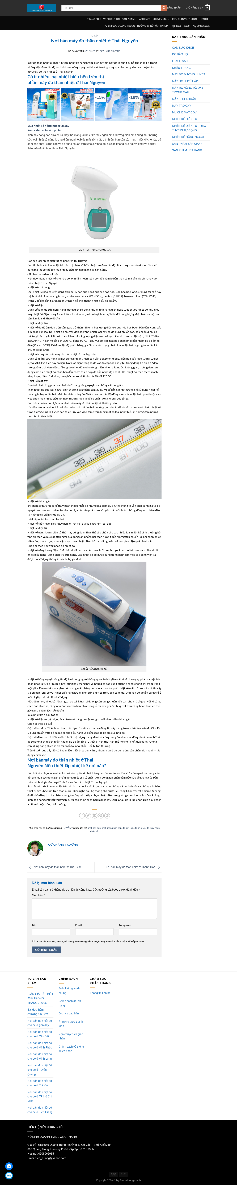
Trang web (125, 925)
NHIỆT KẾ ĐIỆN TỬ (184, 119)
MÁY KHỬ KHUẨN (184, 99)
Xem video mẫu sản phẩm (44, 130)
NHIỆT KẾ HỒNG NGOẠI (188, 136)
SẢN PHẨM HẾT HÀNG (187, 150)
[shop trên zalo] (9, 1175)
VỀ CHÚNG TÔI (111, 19)
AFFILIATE (144, 19)
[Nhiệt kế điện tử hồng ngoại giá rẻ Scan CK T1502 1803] (43, 104)
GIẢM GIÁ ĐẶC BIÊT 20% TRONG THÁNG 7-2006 (40, 998)
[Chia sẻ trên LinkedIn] (107, 815)
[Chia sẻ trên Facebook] (82, 815)
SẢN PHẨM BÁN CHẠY (187, 143)
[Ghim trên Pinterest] (101, 815)
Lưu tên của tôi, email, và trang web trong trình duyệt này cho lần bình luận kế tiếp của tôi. (91, 941)
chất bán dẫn (94, 828)
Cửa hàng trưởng (110, 51)
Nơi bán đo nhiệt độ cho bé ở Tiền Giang (40, 1110)
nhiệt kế (94, 831)
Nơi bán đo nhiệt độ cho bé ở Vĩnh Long (39, 1056)
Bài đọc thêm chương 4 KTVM (37, 1012)
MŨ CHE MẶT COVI (184, 112)
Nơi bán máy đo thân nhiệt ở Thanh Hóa (130, 867)
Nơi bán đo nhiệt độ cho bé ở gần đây (39, 1023)
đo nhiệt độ (140, 828)
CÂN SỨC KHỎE (183, 47)
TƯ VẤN (94, 36)
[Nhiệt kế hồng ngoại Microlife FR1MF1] (144, 104)
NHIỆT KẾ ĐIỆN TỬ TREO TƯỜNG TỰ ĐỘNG (189, 128)
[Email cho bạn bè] (95, 815)
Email (78, 925)
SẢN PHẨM (128, 19)
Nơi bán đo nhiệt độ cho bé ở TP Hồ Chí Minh (39, 1096)
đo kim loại (127, 828)
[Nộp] (164, 8)
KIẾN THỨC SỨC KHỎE (184, 19)
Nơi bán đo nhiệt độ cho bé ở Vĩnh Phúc (39, 1045)
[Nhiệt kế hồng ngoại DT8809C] (111, 104)
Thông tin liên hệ (100, 992)
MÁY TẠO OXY (181, 105)
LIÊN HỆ (204, 19)
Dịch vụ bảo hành (69, 1013)
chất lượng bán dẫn (111, 828)
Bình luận (38, 895)
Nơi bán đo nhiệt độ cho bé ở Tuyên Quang (39, 1070)
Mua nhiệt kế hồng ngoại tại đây (48, 125)
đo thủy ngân (153, 828)
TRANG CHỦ (94, 19)
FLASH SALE (180, 61)
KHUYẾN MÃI (160, 19)
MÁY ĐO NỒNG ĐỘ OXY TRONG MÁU (188, 90)
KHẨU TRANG (181, 67)
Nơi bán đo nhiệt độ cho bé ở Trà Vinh (39, 1083)
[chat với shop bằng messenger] (9, 1166)
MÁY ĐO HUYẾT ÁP (185, 81)
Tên (34, 925)
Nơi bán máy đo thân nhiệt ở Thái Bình (57, 867)
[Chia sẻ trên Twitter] (88, 815)
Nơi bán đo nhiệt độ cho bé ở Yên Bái (39, 1034)
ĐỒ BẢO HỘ (180, 54)
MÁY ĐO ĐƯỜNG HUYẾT (188, 74)
